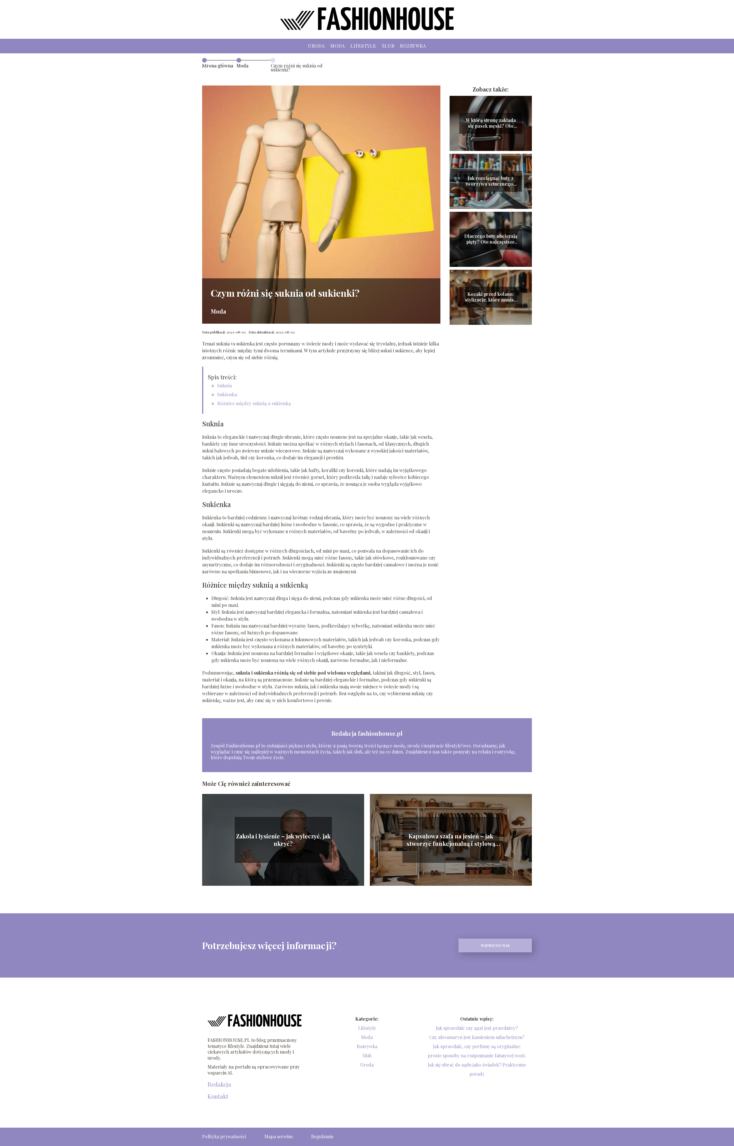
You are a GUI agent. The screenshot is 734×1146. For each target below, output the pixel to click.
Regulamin (322, 1136)
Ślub (388, 46)
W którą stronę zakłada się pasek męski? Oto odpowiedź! (491, 123)
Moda (337, 46)
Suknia (224, 385)
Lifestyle (363, 46)
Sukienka (227, 394)
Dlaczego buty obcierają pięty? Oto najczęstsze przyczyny (490, 239)
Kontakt (218, 1096)
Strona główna (217, 66)
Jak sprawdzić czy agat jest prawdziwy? (477, 1028)
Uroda (316, 46)
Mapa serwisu (278, 1136)
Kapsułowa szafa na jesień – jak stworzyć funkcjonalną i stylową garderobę (451, 839)
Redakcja (219, 1084)
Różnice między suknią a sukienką (254, 403)
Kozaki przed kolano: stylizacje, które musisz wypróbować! (490, 297)
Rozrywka (413, 46)
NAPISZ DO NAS (495, 945)
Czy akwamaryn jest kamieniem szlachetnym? (476, 1037)
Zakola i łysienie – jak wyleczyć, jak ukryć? (283, 839)
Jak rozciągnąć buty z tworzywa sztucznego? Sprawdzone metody (491, 181)
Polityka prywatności (224, 1136)
